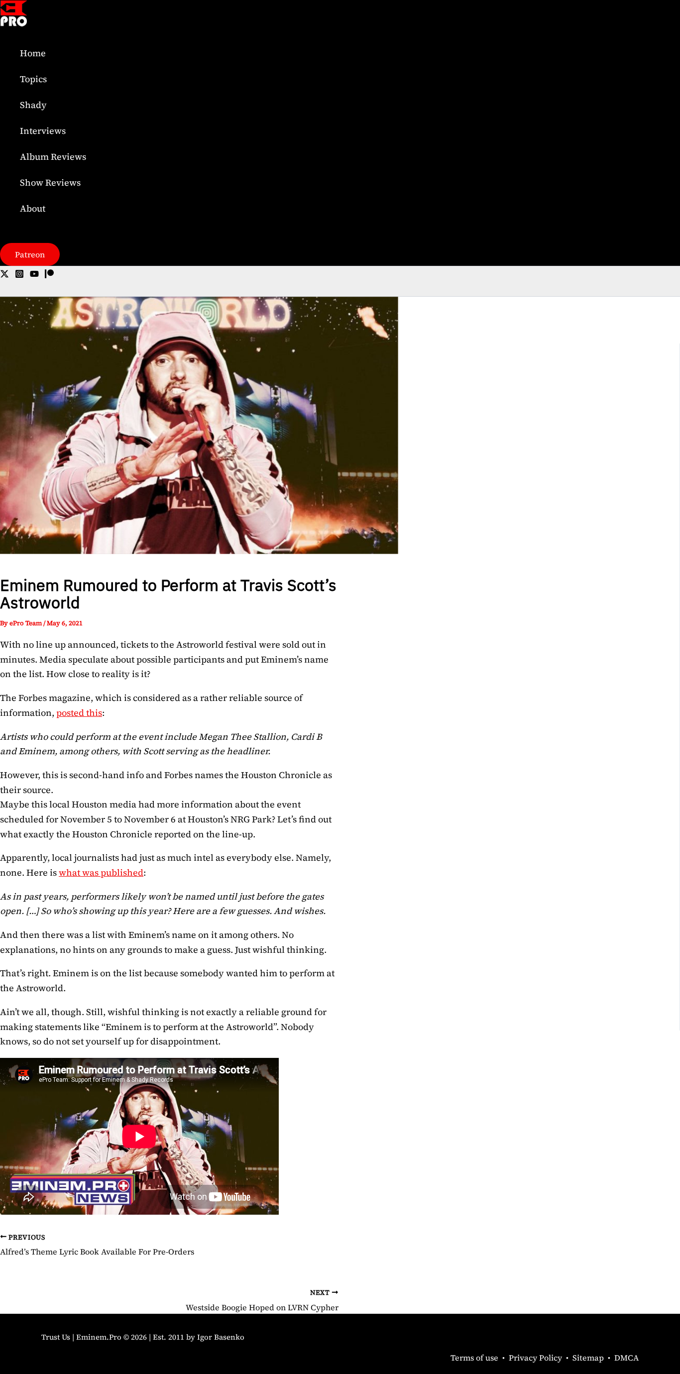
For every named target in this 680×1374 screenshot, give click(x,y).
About (32, 208)
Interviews (43, 130)
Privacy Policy (535, 1357)
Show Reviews (50, 182)
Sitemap (588, 1357)
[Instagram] (19, 275)
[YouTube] (34, 275)
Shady (33, 105)
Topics (33, 79)
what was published (101, 872)
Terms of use (474, 1357)
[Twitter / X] (4, 275)
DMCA (626, 1357)
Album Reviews (53, 156)
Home (33, 53)
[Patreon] (49, 275)
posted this (79, 712)
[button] (30, 254)
